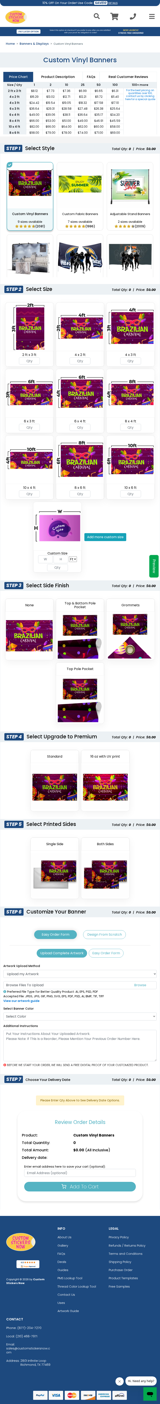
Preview (154, 566)
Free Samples (119, 1286)
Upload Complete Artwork (62, 953)
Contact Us (66, 1294)
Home (10, 44)
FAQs (61, 1253)
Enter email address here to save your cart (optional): (65, 1166)
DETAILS (113, 3)
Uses (61, 1303)
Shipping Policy (120, 1262)
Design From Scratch (104, 934)
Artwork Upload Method (21, 966)
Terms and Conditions (125, 1253)
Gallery (63, 1245)
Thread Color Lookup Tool (77, 1286)
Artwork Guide (68, 1311)
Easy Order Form (55, 934)
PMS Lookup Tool (70, 1278)
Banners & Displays (34, 44)
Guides (63, 1270)
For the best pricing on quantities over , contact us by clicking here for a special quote (140, 94)
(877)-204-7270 (29, 1328)
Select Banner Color (18, 1008)
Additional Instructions (20, 1026)
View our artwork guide (21, 1001)
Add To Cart (83, 1186)
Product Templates (123, 1278)
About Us (64, 1237)
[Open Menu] (150, 16)
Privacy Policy (119, 1237)
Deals (62, 1262)
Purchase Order (120, 1270)
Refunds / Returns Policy (127, 1245)
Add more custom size (105, 537)
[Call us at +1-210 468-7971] (133, 17)
